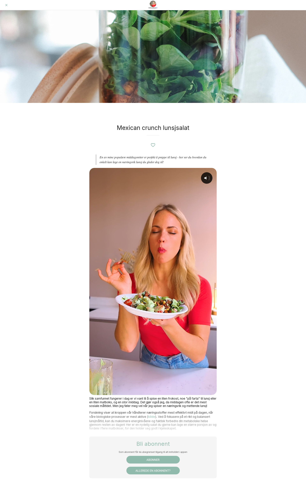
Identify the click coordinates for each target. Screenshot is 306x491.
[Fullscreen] (211, 390)
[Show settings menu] (203, 390)
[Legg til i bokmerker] (153, 145)
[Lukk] (6, 5)
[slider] (149, 390)
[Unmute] (195, 390)
